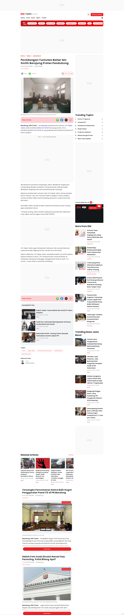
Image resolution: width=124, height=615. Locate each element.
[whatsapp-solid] (57, 119)
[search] (88, 14)
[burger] (102, 18)
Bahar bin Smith (43, 128)
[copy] (70, 119)
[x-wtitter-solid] (66, 119)
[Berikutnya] (74, 455)
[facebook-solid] (61, 119)
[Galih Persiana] (23, 362)
